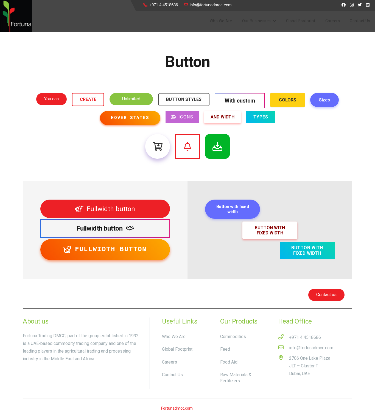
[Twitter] (360, 5)
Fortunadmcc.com (177, 408)
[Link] (16, 16)
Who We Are (174, 336)
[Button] (157, 146)
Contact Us (172, 374)
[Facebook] (344, 5)
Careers (169, 362)
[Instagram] (352, 5)
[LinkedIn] (368, 5)
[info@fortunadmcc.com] (283, 348)
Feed (225, 349)
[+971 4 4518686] (283, 337)
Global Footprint (177, 349)
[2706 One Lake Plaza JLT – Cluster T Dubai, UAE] (283, 366)
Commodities (233, 336)
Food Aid (228, 362)
